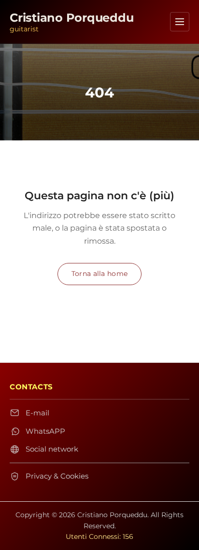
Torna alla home (99, 273)
